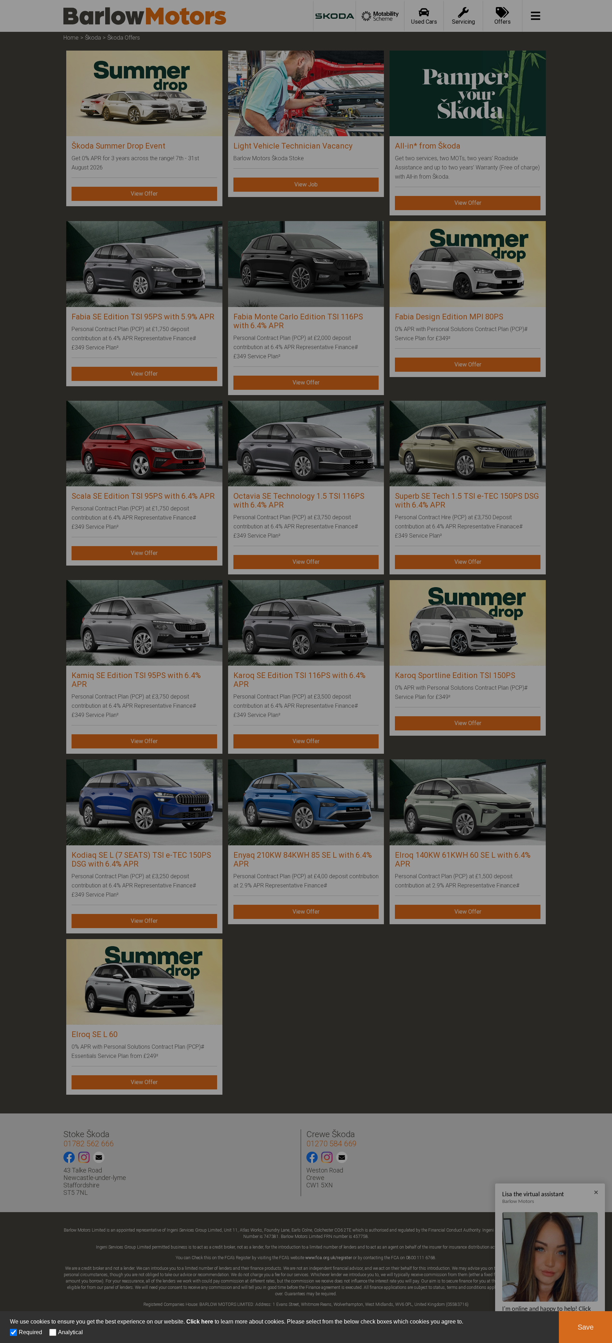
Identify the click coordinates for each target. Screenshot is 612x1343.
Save (586, 1327)
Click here (199, 1322)
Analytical (70, 1332)
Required (30, 1332)
